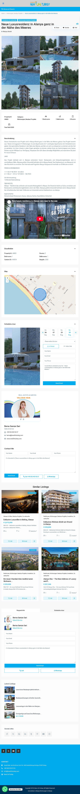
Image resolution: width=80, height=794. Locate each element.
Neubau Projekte (18, 13)
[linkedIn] (25, 734)
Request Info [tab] (21, 610)
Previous (43, 333)
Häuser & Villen (8, 516)
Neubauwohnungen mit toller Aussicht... (28, 698)
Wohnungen (10, 13)
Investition (5, 20)
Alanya (5, 31)
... (20, 527)
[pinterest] (37, 734)
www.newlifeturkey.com (14, 438)
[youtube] (43, 734)
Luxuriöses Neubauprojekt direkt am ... (28, 689)
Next (76, 333)
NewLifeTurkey (8, 774)
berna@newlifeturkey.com (15, 435)
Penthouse (46, 516)
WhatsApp (51, 476)
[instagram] (49, 734)
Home (3, 13)
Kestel (10, 31)
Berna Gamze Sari (12, 426)
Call (32, 476)
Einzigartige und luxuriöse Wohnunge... (28, 713)
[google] (19, 734)
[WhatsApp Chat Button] (5, 789)
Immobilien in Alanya (34, 791)
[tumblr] (31, 734)
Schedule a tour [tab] (59, 610)
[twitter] (13, 734)
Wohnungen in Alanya (46, 791)
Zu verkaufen (12, 20)
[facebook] (7, 734)
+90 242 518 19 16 (9, 768)
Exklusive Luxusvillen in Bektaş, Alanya (19, 520)
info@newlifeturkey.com (11, 771)
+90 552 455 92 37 (12, 432)
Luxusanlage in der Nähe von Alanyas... (28, 706)
